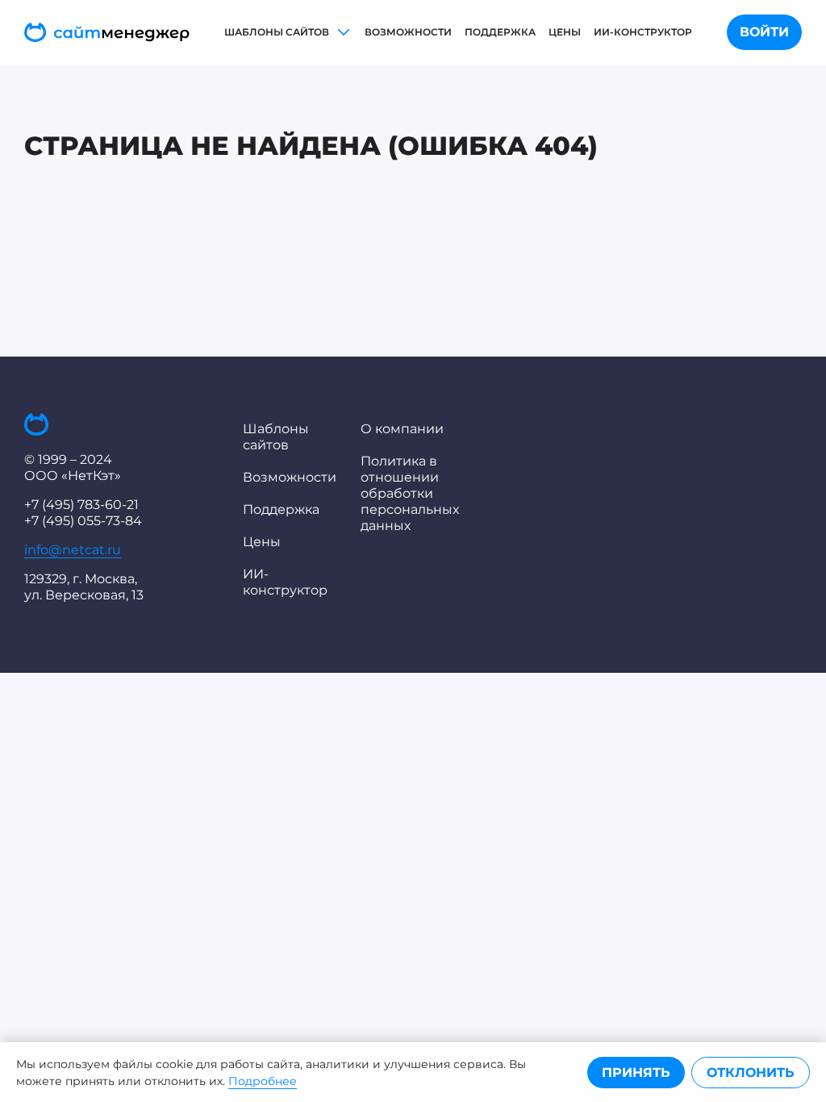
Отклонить (751, 1072)
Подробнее (262, 1081)
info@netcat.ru (72, 549)
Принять (636, 1072)
